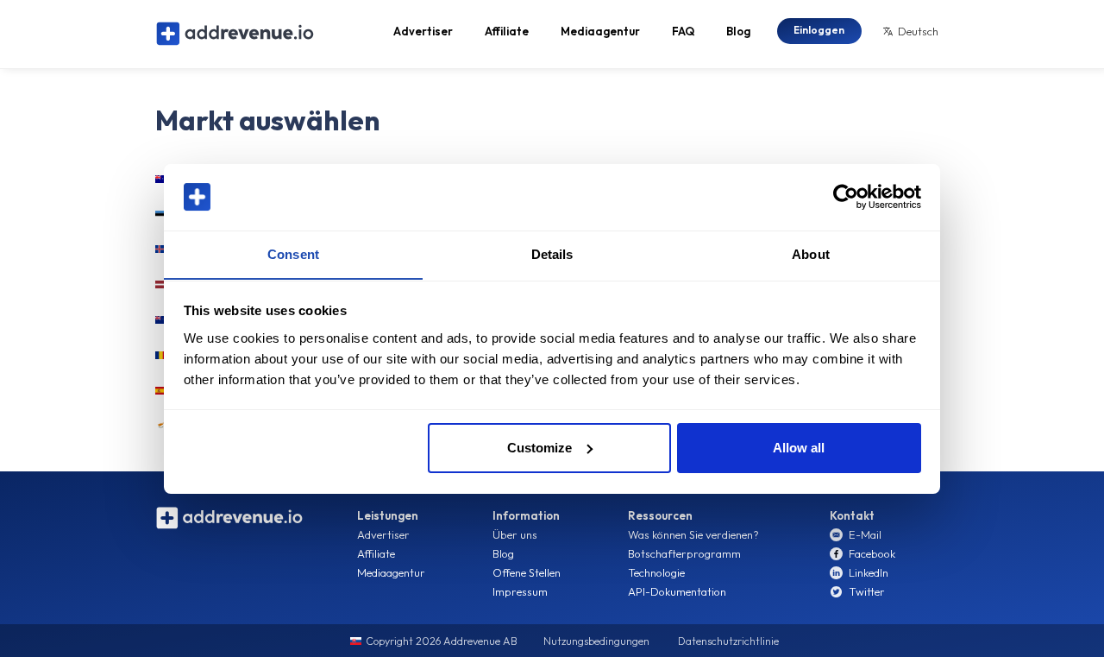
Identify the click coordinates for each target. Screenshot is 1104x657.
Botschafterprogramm (684, 553)
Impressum (520, 591)
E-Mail (865, 534)
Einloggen (819, 29)
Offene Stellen (526, 572)
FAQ (683, 31)
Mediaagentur (600, 31)
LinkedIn (868, 572)
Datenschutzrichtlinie (728, 641)
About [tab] (811, 253)
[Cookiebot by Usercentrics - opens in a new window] (845, 197)
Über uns (514, 534)
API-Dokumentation (677, 591)
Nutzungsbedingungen (596, 641)
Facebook (872, 553)
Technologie (656, 572)
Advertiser (423, 31)
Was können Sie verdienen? (693, 534)
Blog (738, 31)
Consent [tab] (293, 253)
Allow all (799, 447)
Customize (539, 447)
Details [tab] (552, 253)
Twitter (867, 591)
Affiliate (507, 31)
